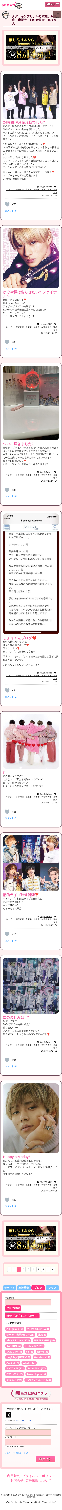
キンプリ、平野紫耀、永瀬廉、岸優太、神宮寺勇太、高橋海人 (31, 191)
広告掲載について (38, 1480)
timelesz (42, 1357)
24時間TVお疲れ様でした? (24, 122)
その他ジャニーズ (38, 1379)
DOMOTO (14, 1351)
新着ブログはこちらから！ (22, 1315)
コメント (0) (11, 210)
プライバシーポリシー (38, 1476)
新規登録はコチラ (33, 1393)
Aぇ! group (14, 1328)
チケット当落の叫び (20, 1334)
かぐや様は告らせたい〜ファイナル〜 (30, 294)
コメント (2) (11, 696)
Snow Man (37, 1368)
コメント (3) (11, 818)
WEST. (29, 1362)
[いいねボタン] (7, 204)
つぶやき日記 (46, 324)
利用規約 (13, 1476)
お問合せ (17, 1480)
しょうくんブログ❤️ (19, 638)
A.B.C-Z (12, 1362)
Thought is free (48, 1502)
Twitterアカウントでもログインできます (29, 1409)
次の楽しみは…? (16, 1017)
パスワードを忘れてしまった (17, 1453)
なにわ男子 (14, 1374)
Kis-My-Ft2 (34, 1346)
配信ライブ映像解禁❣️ (21, 894)
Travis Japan (36, 1374)
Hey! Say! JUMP (18, 1357)
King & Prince (46, 186)
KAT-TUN (13, 1346)
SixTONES (14, 1368)
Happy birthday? (16, 1156)
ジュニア (14, 1379)
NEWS (42, 1351)
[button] (52, 4)
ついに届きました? (18, 443)
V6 (29, 1351)
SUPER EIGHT (44, 1340)
